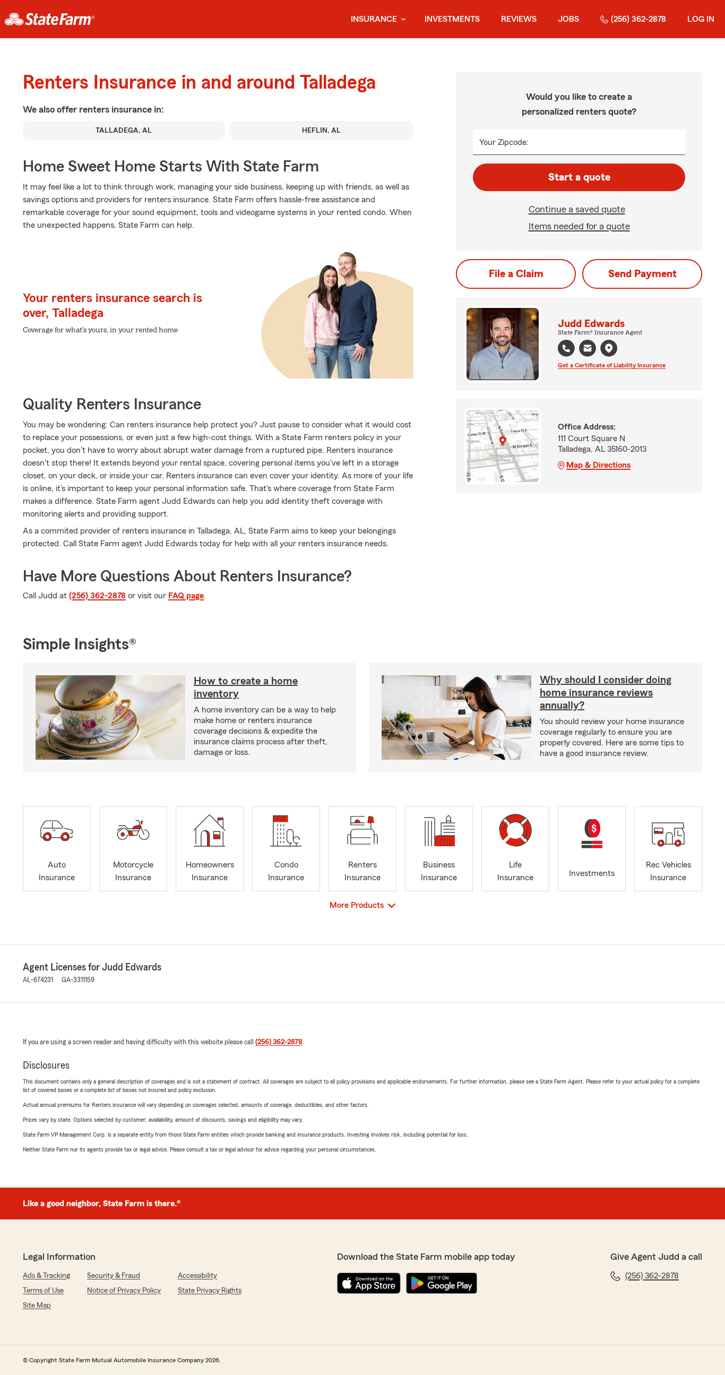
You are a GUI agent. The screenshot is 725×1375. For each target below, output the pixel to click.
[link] (49, 19)
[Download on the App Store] (369, 1283)
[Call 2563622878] (566, 348)
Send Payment (642, 274)
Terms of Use (43, 1290)
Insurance (374, 19)
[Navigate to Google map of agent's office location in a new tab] (608, 348)
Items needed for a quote (579, 226)
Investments (452, 19)
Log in (700, 19)
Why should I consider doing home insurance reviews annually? (605, 693)
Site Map (37, 1305)
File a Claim (516, 274)
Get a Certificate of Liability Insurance (612, 365)
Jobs (568, 19)
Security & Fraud (113, 1275)
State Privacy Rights (209, 1290)
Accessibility (197, 1275)
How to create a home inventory (246, 687)
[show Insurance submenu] (401, 19)
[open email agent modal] (587, 349)
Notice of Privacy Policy (124, 1290)
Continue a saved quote (577, 209)
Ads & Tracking (46, 1275)
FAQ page (186, 595)
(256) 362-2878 (638, 19)
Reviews (519, 19)
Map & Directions (598, 465)
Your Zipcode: (504, 142)
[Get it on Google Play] (441, 1283)
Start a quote (579, 177)
